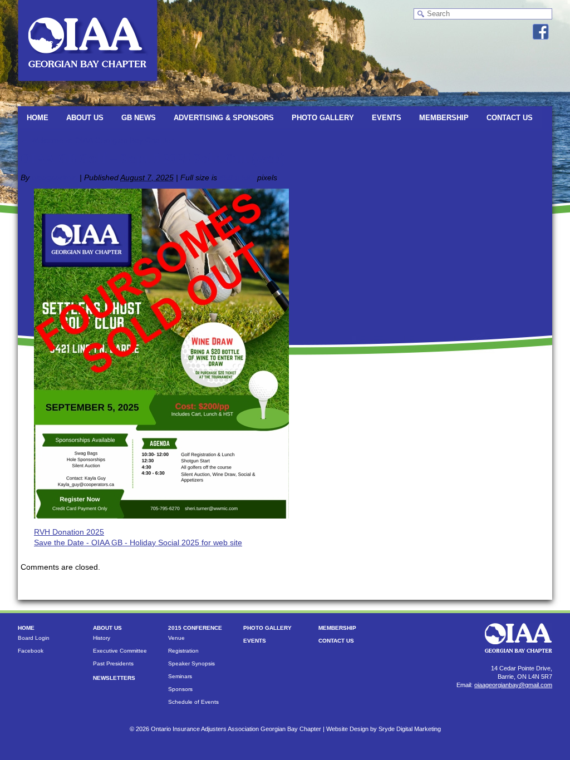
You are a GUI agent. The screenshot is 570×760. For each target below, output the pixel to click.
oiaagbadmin (54, 177)
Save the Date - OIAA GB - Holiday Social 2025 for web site (138, 542)
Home (37, 117)
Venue (176, 638)
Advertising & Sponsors (224, 117)
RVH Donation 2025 (69, 531)
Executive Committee (120, 651)
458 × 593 (237, 177)
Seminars (180, 676)
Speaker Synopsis (191, 663)
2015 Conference (195, 628)
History (101, 638)
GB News (138, 117)
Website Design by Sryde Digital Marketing (383, 729)
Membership (444, 117)
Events (386, 117)
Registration (183, 651)
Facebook (30, 651)
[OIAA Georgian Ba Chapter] (87, 86)
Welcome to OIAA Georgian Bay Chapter (97, 140)
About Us (85, 117)
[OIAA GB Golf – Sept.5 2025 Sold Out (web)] (161, 515)
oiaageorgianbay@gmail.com (513, 685)
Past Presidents (113, 663)
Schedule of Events (193, 702)
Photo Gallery (323, 117)
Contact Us (510, 117)
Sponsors (180, 689)
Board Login (34, 638)
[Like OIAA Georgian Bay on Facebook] (541, 32)
